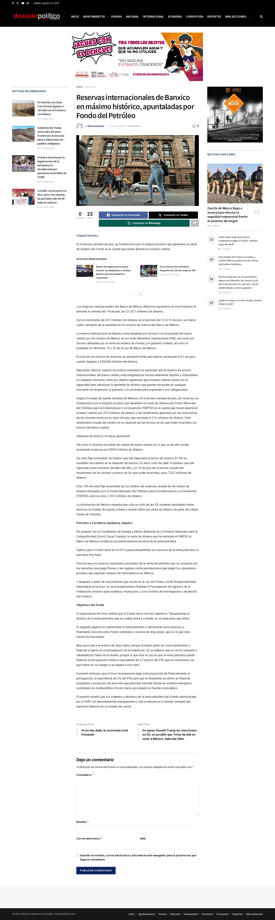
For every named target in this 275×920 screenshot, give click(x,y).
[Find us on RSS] (28, 3)
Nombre (82, 822)
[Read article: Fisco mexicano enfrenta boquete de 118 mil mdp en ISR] (148, 271)
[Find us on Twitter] (17, 3)
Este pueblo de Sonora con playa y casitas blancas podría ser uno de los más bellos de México (238, 260)
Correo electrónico (89, 838)
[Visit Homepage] (38, 17)
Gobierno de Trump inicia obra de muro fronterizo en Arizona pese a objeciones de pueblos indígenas (50, 135)
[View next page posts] (141, 294)
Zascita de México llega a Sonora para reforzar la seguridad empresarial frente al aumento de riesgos (227, 214)
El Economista (96, 126)
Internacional (153, 16)
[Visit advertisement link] (137, 60)
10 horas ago (46, 119)
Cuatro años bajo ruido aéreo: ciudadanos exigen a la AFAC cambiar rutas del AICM (238, 240)
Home (79, 87)
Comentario (85, 775)
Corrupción (194, 16)
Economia (175, 16)
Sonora (116, 16)
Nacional (132, 16)
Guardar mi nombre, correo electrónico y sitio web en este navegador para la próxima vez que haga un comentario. (138, 857)
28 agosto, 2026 (106, 282)
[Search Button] (261, 17)
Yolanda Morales (87, 235)
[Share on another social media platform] (195, 223)
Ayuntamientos (94, 16)
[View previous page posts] (134, 294)
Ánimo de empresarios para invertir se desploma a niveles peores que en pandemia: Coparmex (113, 272)
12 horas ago (46, 148)
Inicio (75, 16)
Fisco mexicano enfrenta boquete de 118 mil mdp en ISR (177, 268)
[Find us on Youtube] (23, 3)
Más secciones (235, 16)
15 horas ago (46, 207)
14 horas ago (46, 182)
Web (143, 838)
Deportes (214, 16)
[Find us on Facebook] (13, 3)
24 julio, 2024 (117, 126)
